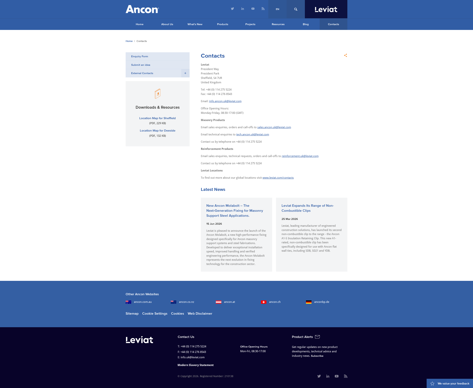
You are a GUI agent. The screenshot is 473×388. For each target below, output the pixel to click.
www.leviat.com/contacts (278, 177)
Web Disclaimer (200, 313)
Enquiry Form (139, 56)
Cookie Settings (154, 313)
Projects (250, 24)
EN (277, 9)
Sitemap (132, 313)
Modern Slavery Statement (196, 365)
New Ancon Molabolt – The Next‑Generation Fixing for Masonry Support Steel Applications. (234, 210)
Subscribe (317, 355)
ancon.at (229, 302)
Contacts (333, 24)
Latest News (213, 189)
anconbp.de (321, 302)
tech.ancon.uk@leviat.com (252, 134)
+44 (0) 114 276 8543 (193, 352)
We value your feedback (453, 383)
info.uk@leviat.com (193, 357)
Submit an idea (140, 64)
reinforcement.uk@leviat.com (300, 156)
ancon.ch (275, 302)
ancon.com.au (143, 302)
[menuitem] (232, 9)
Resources (278, 24)
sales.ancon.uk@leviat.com (274, 127)
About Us (167, 24)
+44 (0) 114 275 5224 (193, 346)
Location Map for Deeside (157, 130)
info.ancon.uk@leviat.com (225, 101)
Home (139, 24)
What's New (195, 24)
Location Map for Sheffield (157, 118)
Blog (306, 24)
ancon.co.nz (186, 302)
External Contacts (142, 73)
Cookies (177, 313)
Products (222, 24)
